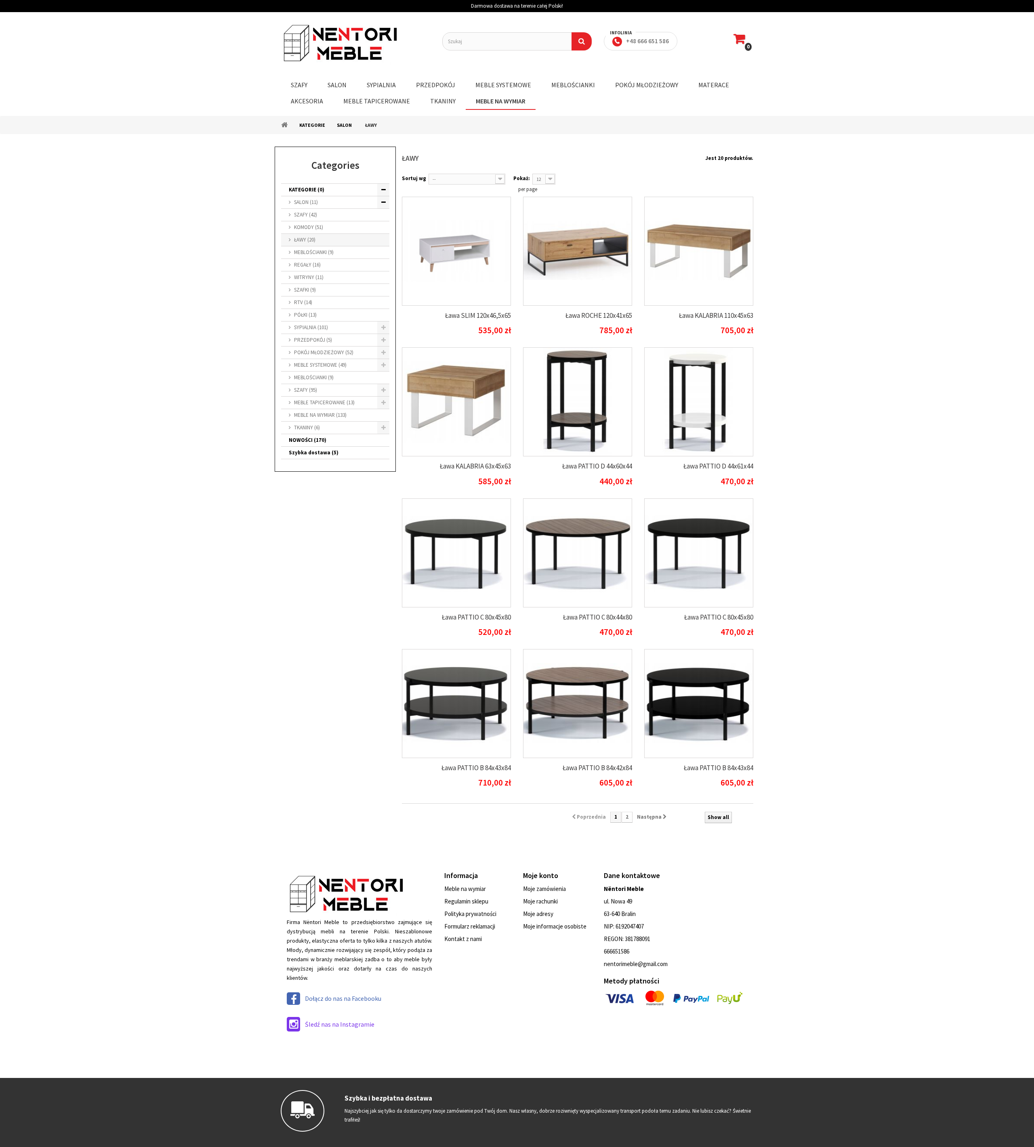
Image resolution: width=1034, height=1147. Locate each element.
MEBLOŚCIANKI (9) (314, 252)
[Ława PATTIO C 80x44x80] (577, 553)
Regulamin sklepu (466, 901)
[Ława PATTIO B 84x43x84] (456, 703)
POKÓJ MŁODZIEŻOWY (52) (323, 352)
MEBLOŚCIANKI (573, 85)
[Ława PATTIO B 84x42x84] (577, 703)
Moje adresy (538, 914)
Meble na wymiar (465, 889)
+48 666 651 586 (647, 41)
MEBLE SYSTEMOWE (503, 85)
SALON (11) (306, 202)
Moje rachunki (540, 901)
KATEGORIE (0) (306, 189)
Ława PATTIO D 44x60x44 (597, 466)
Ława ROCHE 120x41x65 (598, 315)
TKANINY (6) (307, 427)
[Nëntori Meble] (355, 43)
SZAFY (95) (305, 390)
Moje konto (540, 875)
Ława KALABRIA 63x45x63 (475, 466)
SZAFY (299, 85)
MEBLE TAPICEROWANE (376, 101)
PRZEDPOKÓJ (435, 85)
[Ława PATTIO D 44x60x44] (577, 402)
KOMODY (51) (308, 227)
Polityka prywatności (470, 914)
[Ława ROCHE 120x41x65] (577, 251)
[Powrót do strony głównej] (284, 125)
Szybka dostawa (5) (313, 452)
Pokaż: (521, 178)
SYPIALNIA (381, 85)
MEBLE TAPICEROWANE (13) (324, 402)
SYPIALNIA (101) (311, 327)
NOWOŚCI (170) (307, 440)
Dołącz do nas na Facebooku (343, 998)
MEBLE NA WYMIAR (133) (320, 415)
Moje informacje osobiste (554, 926)
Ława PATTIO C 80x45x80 (476, 617)
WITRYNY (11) (309, 277)
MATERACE (713, 85)
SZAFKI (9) (305, 289)
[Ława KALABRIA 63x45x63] (456, 402)
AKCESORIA (307, 101)
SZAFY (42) (305, 214)
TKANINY (443, 101)
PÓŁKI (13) (305, 314)
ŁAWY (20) (304, 239)
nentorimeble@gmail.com (636, 964)
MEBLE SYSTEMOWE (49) (320, 364)
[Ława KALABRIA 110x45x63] (699, 251)
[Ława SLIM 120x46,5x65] (456, 251)
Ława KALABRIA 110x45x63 (716, 315)
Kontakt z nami (463, 939)
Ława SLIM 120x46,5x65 (478, 315)
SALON (337, 85)
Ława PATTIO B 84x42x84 (597, 767)
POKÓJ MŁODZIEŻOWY (646, 85)
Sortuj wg (414, 178)
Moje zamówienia (544, 889)
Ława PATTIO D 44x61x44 (718, 466)
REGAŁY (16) (307, 264)
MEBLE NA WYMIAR (500, 101)
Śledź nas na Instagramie (339, 1024)
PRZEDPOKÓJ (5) (313, 339)
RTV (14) (303, 302)
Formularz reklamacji (469, 926)
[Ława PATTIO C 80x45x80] (456, 553)
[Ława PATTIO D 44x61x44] (699, 402)
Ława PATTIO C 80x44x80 (597, 617)
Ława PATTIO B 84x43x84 (476, 767)
